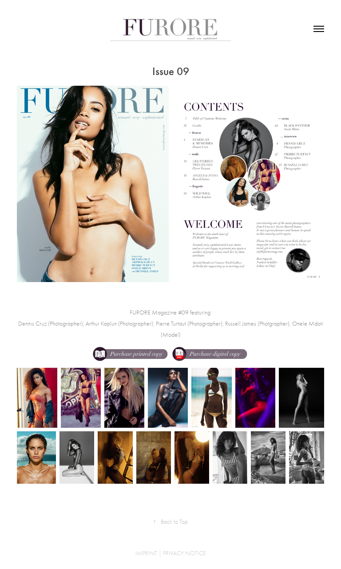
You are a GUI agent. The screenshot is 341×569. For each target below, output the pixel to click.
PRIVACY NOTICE (184, 553)
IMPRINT (146, 553)
